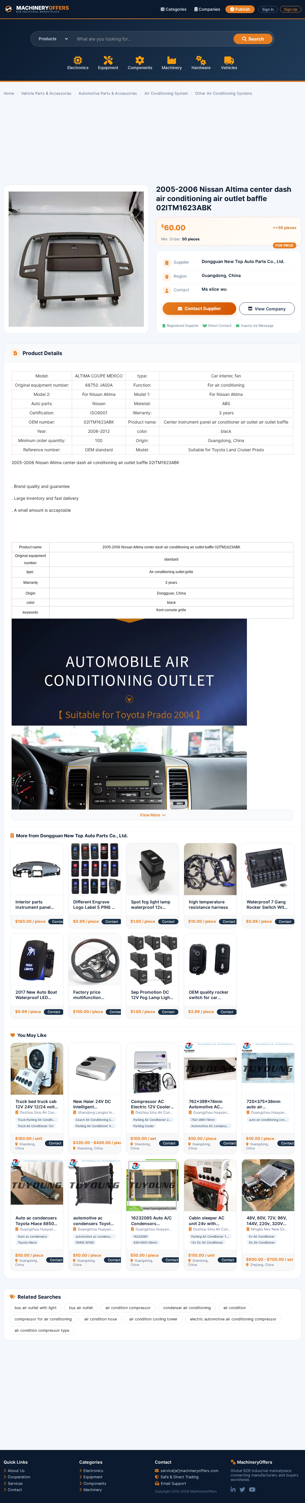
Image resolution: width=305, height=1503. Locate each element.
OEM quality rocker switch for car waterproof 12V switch (208, 1000)
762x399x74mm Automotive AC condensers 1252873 (205, 1109)
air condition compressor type (42, 1330)
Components (140, 67)
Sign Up (291, 9)
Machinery (172, 67)
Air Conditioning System (166, 93)
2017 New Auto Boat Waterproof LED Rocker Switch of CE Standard (36, 1000)
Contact (58, 921)
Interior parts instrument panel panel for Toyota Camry (33, 910)
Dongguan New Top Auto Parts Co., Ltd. (243, 261)
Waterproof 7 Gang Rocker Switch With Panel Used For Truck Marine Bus (267, 910)
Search (256, 39)
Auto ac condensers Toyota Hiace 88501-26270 (36, 1223)
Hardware (201, 67)
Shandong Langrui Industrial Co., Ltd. (108, 1112)
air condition (234, 1308)
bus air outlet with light (36, 1308)
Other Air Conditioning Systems (223, 93)
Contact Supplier (203, 308)
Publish (242, 9)
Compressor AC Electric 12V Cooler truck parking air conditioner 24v (150, 1109)
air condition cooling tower (153, 1319)
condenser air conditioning (187, 1308)
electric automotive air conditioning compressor (233, 1319)
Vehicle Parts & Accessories (46, 93)
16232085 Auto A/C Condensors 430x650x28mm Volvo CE (151, 1226)
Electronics (77, 67)
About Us (16, 1470)
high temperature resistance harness (208, 904)
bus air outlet (81, 1308)
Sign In (268, 9)
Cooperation (18, 1477)
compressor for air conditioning (43, 1319)
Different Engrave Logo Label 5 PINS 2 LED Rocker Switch (93, 907)
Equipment (108, 67)
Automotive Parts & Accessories (108, 93)
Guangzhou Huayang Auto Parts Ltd (223, 1112)
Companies (208, 9)
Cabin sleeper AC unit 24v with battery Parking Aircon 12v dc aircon (210, 1226)
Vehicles (229, 67)
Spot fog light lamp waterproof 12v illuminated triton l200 (150, 910)
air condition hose (100, 1319)
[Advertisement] (152, 140)
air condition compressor (128, 1308)
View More (150, 815)
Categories (175, 9)
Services (15, 1483)
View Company (270, 308)
